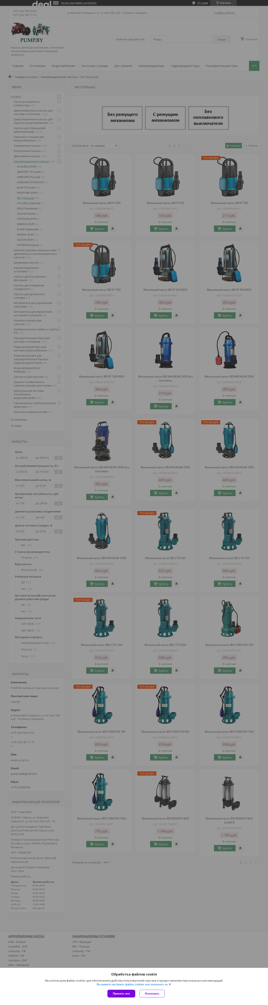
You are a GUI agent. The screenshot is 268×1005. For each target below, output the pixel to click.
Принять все (121, 993)
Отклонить (152, 993)
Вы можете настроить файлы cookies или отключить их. (133, 984)
